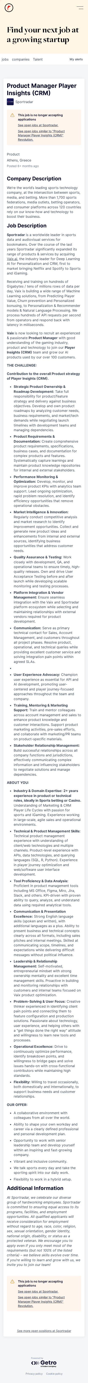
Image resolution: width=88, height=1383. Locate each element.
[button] (80, 7)
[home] (9, 7)
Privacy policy (34, 1373)
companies (20, 59)
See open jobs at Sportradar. (38, 125)
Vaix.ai (12, 259)
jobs (5, 59)
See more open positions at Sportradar (44, 1331)
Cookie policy (54, 1373)
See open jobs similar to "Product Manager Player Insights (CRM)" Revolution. (41, 135)
